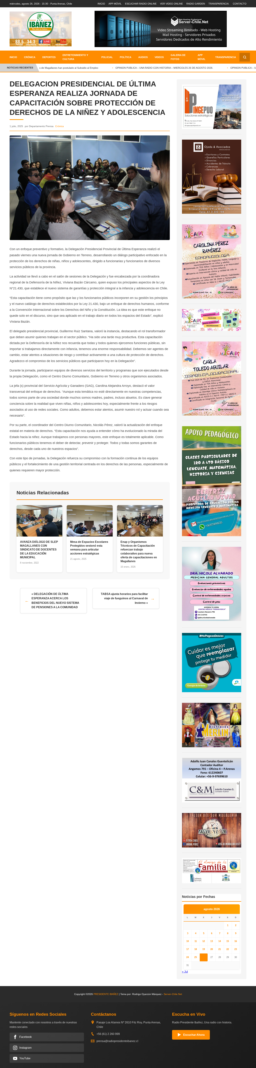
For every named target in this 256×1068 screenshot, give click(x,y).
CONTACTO (239, 3)
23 (235, 949)
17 (187, 949)
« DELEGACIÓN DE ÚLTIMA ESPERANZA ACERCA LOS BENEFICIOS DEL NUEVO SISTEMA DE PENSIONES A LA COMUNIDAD (55, 600)
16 (235, 941)
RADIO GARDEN (195, 3)
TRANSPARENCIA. (218, 3)
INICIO (101, 3)
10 (187, 941)
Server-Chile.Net (173, 994)
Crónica (29, 57)
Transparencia (225, 57)
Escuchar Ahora (194, 1034)
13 (211, 941)
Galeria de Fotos (178, 57)
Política (125, 57)
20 (211, 949)
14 (219, 941)
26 (203, 957)
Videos (159, 57)
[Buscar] (244, 57)
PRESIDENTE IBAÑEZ (106, 994)
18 (195, 949)
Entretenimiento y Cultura (75, 57)
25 (195, 957)
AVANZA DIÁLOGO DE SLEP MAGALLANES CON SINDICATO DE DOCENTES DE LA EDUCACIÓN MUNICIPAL (39, 549)
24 (187, 957)
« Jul (185, 971)
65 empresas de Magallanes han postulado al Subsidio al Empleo (53, 67)
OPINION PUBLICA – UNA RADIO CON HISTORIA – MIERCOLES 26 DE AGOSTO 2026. (155, 67)
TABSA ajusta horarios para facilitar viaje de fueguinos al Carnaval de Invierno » (124, 598)
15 (227, 941)
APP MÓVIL (115, 3)
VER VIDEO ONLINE (171, 3)
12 (203, 941)
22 (227, 949)
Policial (107, 57)
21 (219, 949)
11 (196, 941)
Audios (143, 57)
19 (203, 949)
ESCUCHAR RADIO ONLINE (141, 3)
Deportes (49, 57)
